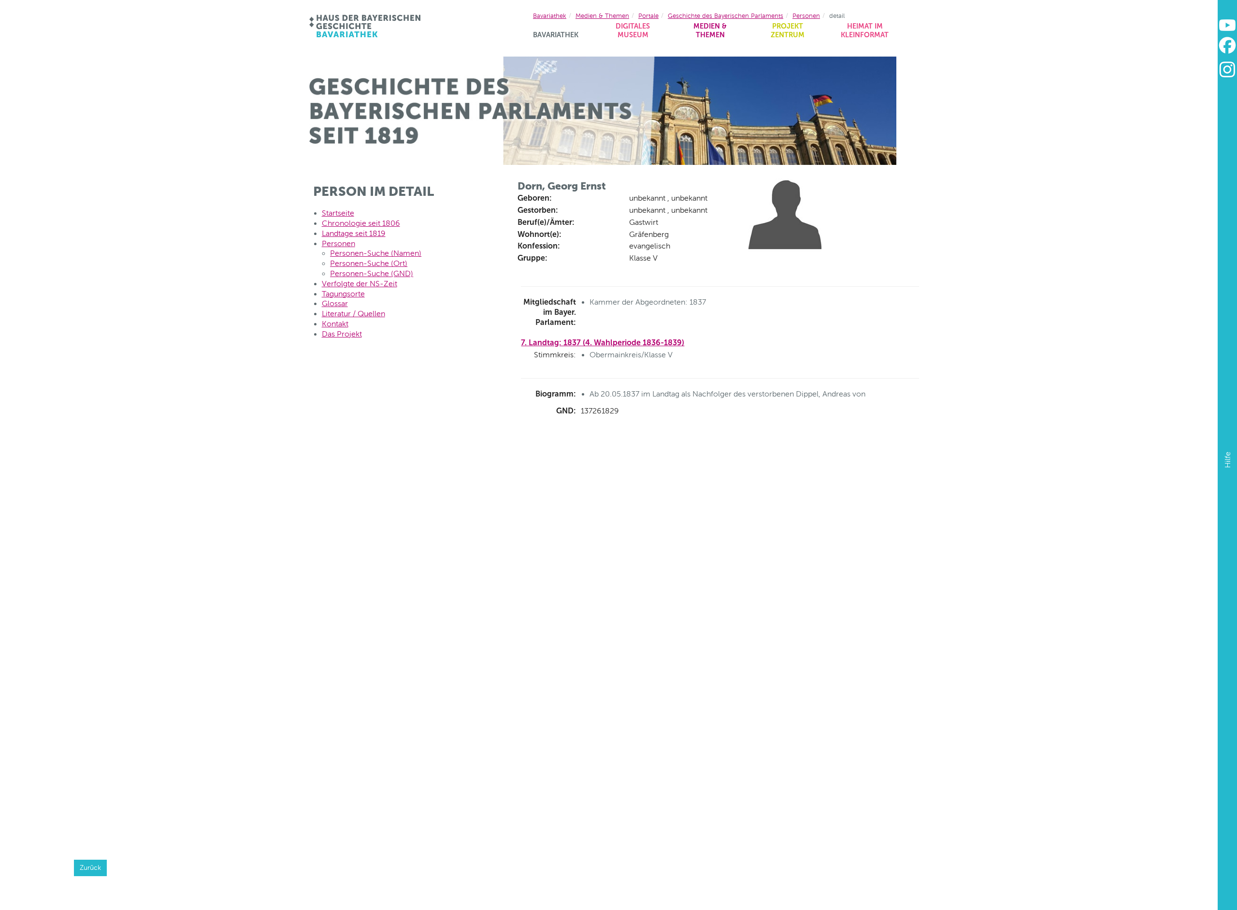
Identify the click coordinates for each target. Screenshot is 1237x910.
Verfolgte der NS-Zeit (359, 283)
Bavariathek (555, 34)
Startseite (338, 213)
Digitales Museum (633, 31)
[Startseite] (365, 26)
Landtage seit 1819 (354, 233)
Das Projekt (342, 334)
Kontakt (335, 324)
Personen (806, 15)
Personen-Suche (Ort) (368, 263)
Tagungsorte (343, 294)
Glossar (335, 303)
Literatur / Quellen (353, 313)
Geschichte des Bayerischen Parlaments (725, 15)
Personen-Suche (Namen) (375, 253)
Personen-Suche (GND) (371, 273)
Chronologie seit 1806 (361, 223)
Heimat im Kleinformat (865, 31)
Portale (648, 15)
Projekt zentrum (788, 31)
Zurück (90, 867)
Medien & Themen (710, 31)
